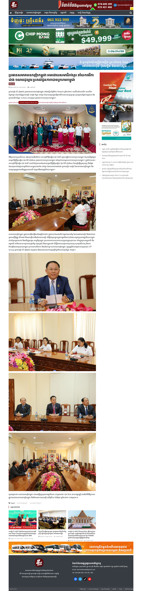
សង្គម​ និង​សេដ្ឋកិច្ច (50, 12)
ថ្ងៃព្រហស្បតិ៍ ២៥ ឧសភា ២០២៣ (18, 87)
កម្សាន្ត (72, 12)
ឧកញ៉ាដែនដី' (32, 87)
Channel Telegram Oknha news (28, 102)
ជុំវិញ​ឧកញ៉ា (19, 12)
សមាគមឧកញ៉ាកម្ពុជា (33, 12)
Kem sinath (29, 538)
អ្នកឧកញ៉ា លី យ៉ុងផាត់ (35, 503)
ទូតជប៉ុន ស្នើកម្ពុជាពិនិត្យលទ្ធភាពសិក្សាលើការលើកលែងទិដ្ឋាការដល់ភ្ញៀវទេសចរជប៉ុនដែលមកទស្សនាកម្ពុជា (117, 170)
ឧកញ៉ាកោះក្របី (59, 536)
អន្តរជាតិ (63, 12)
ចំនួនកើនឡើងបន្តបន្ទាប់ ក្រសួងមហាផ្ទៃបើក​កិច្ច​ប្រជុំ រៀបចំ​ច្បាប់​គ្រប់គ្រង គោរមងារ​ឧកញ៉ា (52, 532)
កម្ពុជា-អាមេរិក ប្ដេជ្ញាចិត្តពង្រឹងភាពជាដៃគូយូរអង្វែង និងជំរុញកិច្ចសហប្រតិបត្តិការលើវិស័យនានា (116, 150)
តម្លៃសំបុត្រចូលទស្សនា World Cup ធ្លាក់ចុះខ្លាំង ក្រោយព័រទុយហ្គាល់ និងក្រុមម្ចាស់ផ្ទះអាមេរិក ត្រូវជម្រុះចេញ (117, 176)
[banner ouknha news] (96, 4)
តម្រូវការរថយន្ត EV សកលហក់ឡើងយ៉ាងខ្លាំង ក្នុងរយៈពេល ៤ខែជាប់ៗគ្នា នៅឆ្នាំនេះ (117, 163)
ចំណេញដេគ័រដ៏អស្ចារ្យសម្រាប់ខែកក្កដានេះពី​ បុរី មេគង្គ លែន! (116, 157)
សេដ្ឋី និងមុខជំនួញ (84, 12)
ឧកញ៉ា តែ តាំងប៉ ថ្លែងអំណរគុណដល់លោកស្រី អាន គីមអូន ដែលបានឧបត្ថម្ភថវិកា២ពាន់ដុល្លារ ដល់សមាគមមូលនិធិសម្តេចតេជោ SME (22, 533)
